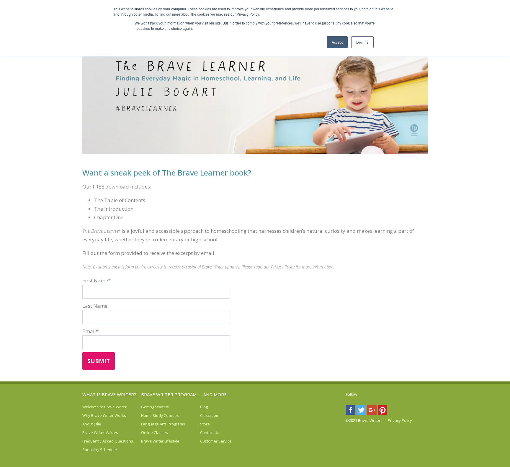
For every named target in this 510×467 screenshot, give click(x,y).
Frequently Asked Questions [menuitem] (90, 441)
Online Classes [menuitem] (148, 432)
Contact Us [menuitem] (207, 432)
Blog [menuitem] (204, 406)
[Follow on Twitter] (362, 411)
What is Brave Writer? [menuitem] (109, 394)
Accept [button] (337, 42)
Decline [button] (362, 42)
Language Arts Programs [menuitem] (148, 424)
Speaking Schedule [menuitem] (90, 449)
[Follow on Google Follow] (372, 411)
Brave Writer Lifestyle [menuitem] (148, 441)
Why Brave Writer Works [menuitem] (90, 415)
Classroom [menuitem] (207, 415)
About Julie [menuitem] (90, 424)
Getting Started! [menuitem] (148, 406)
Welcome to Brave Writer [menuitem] (90, 406)
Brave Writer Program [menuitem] (169, 394)
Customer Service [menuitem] (207, 441)
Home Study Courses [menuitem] (148, 415)
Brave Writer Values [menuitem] (90, 432)
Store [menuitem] (205, 424)
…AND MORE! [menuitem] (214, 394)
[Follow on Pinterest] (383, 411)
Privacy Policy (283, 267)
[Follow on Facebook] (351, 411)
